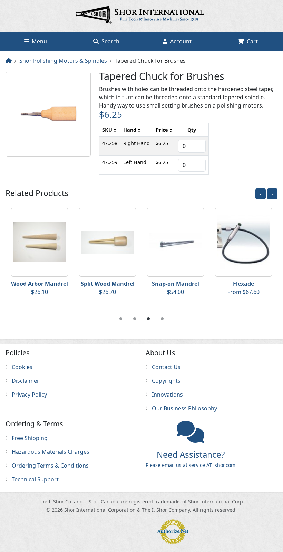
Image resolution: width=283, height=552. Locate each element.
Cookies (22, 367)
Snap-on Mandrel (175, 283)
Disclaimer (25, 381)
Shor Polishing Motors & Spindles (63, 60)
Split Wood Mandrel (108, 283)
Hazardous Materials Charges (50, 452)
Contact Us (166, 367)
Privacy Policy (29, 394)
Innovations (167, 394)
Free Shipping (30, 438)
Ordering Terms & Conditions (50, 465)
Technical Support (35, 479)
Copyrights (166, 381)
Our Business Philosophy (184, 408)
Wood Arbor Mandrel (39, 283)
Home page (141, 16)
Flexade (243, 283)
